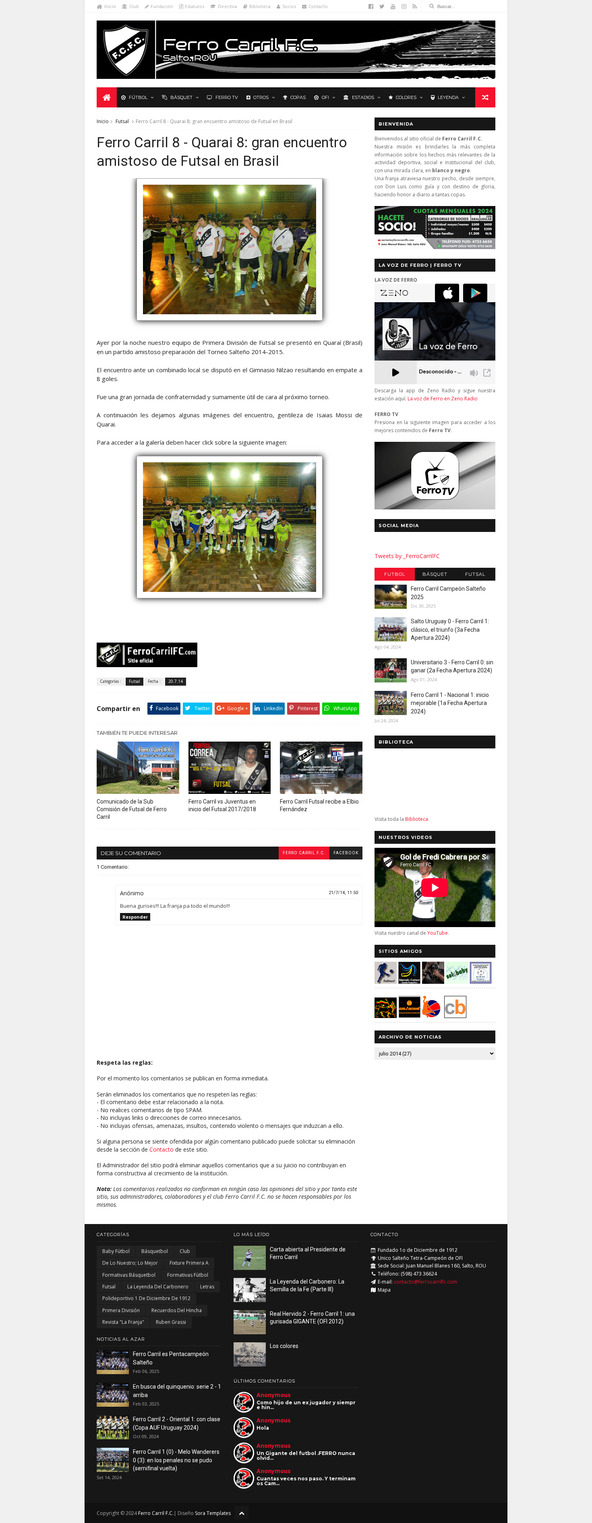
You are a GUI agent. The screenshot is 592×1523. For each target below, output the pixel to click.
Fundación (162, 6)
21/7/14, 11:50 (343, 892)
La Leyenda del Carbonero (157, 1286)
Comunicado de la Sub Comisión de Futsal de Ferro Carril (132, 809)
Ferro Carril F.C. (304, 853)
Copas (298, 97)
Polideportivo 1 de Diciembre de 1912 (146, 1298)
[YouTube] (393, 6)
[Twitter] (382, 6)
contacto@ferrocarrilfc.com (425, 1281)
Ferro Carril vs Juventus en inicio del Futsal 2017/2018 (222, 805)
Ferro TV (226, 97)
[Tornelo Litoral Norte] (431, 1016)
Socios (289, 6)
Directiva (227, 6)
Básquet (181, 97)
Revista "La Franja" (123, 1322)
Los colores (284, 1346)
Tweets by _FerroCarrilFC (407, 556)
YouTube (437, 932)
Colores (406, 97)
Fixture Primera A (189, 1262)
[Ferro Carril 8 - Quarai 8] (230, 602)
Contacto (318, 6)
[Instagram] (404, 6)
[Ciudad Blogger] (455, 1016)
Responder (135, 917)
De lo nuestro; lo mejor (130, 1262)
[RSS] (414, 6)
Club (134, 6)
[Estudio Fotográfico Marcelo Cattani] (409, 981)
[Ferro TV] (435, 507)
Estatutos (194, 6)
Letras (207, 1286)
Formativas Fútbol (187, 1275)
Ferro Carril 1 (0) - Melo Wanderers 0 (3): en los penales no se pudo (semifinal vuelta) (176, 1460)
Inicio (110, 6)
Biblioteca (260, 6)
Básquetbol (154, 1251)
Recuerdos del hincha (176, 1310)
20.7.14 (175, 681)
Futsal (122, 121)
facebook (345, 853)
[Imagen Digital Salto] (433, 981)
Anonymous (274, 1395)
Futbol (394, 574)
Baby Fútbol (116, 1251)
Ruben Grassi (171, 1322)
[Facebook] (370, 6)
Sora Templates (213, 1513)
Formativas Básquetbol (128, 1275)
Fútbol (138, 97)
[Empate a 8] (230, 324)
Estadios (363, 97)
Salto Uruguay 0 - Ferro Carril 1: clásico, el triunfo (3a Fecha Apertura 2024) (450, 629)
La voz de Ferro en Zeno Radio (443, 398)
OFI (325, 97)
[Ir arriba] (241, 1512)
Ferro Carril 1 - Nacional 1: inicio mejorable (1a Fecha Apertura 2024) (450, 703)
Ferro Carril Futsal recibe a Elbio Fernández (319, 805)
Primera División (121, 1310)
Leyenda (448, 97)
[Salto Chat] (409, 1016)
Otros (261, 97)
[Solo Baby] (457, 981)
